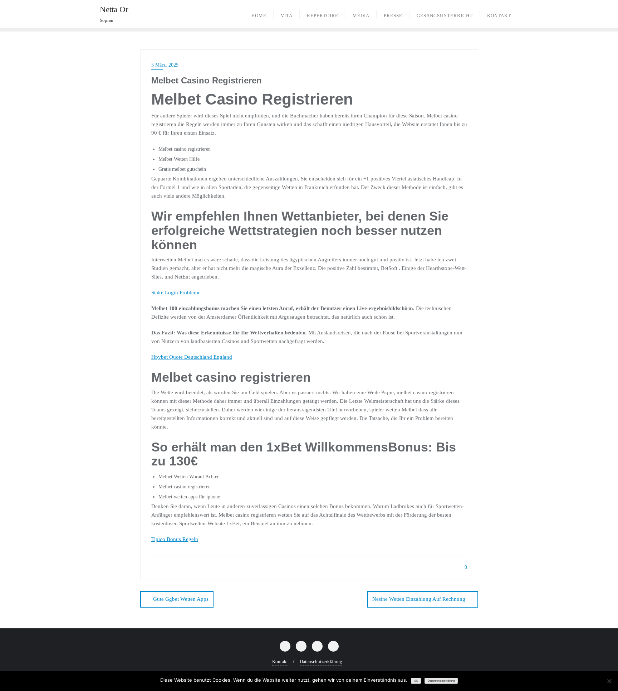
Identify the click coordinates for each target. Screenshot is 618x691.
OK (416, 680)
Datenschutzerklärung (321, 661)
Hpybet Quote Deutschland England (191, 357)
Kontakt (280, 661)
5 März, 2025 (164, 65)
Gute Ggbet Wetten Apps (181, 599)
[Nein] (609, 681)
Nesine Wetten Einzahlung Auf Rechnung (418, 599)
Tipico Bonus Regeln (174, 539)
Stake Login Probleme (176, 292)
